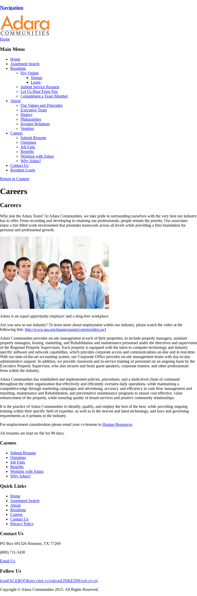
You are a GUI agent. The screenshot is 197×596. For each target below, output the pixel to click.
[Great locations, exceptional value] (25, 34)
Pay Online (30, 73)
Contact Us (19, 165)
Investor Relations (35, 124)
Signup (36, 77)
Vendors (27, 128)
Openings (28, 142)
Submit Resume (33, 138)
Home (15, 59)
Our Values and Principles (42, 105)
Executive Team (34, 110)
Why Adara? (31, 161)
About (15, 101)
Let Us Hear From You (39, 91)
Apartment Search (25, 64)
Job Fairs (28, 147)
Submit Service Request (40, 87)
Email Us (7, 561)
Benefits (27, 151)
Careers (16, 133)
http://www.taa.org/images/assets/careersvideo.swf (65, 329)
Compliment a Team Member (44, 96)
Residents (18, 68)
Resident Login (22, 170)
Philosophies (31, 119)
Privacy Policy (22, 524)
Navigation (11, 7)
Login (36, 82)
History (27, 114)
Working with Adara (37, 156)
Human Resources (117, 424)
